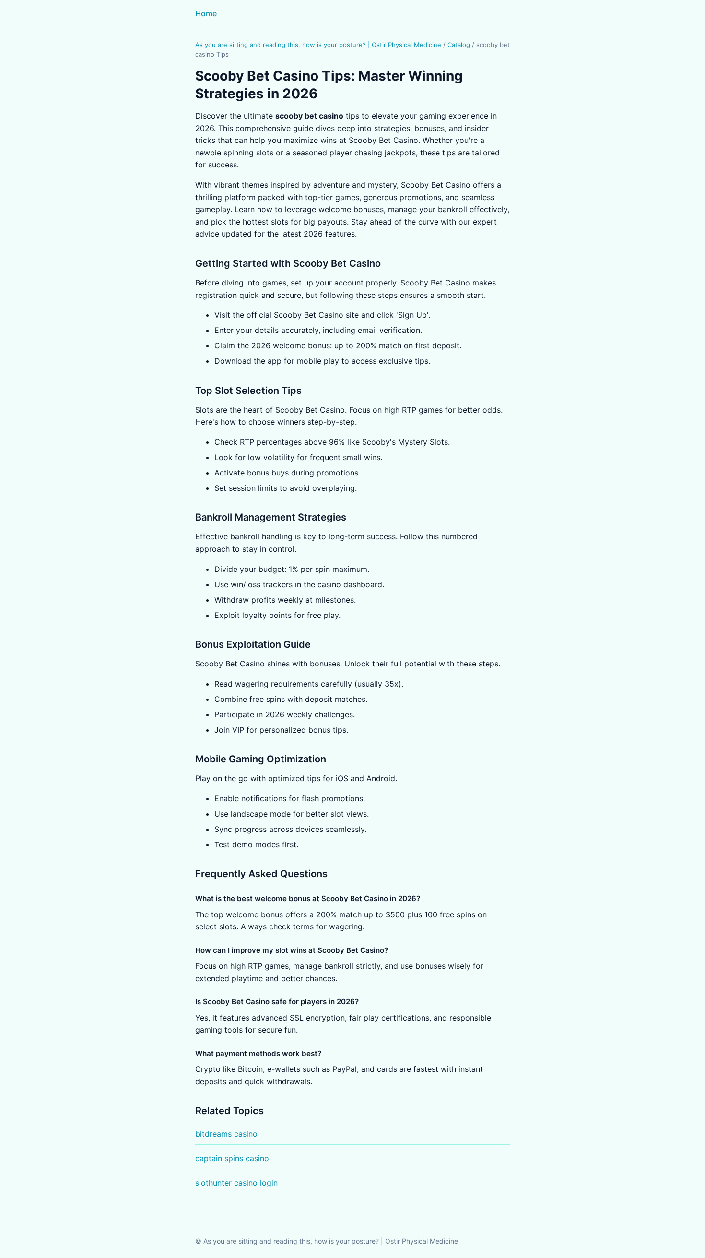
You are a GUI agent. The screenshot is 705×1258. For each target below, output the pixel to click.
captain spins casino (232, 1158)
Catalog (458, 44)
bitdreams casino (226, 1134)
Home (206, 13)
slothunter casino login (236, 1182)
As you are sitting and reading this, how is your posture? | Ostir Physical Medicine (318, 44)
